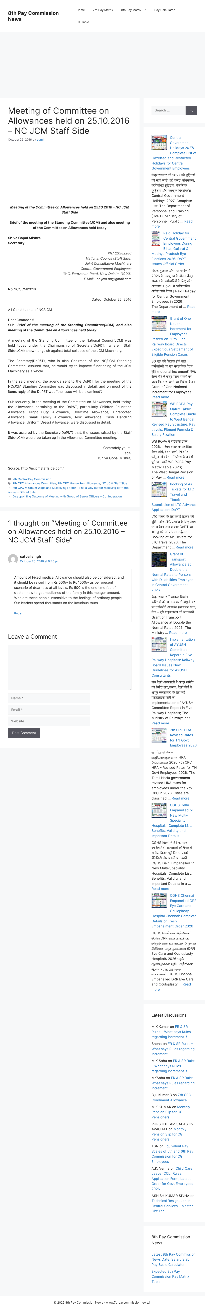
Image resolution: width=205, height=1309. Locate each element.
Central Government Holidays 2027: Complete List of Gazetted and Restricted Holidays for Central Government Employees (174, 153)
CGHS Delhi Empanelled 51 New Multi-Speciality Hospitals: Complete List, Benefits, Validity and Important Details (172, 820)
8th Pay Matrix (131, 10)
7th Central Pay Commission (32, 479)
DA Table (82, 22)
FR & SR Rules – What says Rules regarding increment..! (171, 1032)
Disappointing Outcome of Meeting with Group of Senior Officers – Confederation (67, 496)
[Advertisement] (102, 60)
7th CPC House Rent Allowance (79, 483)
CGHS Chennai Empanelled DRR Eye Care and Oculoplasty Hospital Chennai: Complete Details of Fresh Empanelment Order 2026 (174, 910)
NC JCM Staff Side (114, 483)
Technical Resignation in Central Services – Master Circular (172, 1206)
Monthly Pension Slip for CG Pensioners (171, 1112)
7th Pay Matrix (103, 10)
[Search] (191, 110)
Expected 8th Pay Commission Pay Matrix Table (170, 1276)
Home (80, 10)
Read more (160, 397)
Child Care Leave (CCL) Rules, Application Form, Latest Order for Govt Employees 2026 (172, 1178)
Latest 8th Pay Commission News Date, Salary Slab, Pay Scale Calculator (174, 1259)
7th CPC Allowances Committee (34, 483)
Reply (18, 613)
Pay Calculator (164, 10)
